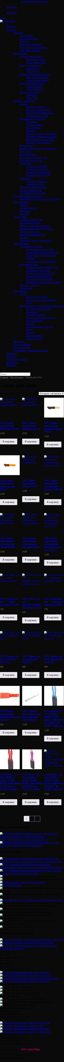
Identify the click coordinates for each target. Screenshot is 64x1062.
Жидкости (18, 341)
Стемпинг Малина (36, 181)
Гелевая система (29, 264)
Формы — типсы (29, 285)
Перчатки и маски (30, 222)
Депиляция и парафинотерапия (30, 350)
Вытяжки (25, 210)
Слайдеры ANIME (36, 166)
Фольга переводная (30, 190)
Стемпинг (25, 178)
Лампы (24, 205)
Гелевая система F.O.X (39, 276)
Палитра (24, 237)
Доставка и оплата (17, 359)
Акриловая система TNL (40, 249)
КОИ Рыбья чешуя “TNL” (40, 139)
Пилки (30, 332)
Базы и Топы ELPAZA (32, 83)
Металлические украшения (41, 133)
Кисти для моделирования (41, 300)
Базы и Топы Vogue (30, 56)
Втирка (24, 104)
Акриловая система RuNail (41, 261)
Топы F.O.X (33, 71)
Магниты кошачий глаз (33, 234)
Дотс (29, 303)
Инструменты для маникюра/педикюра (42, 306)
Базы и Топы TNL (30, 92)
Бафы (29, 329)
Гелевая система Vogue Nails (42, 267)
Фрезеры (25, 213)
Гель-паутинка (28, 154)
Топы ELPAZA (34, 89)
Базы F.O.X (32, 68)
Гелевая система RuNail (39, 279)
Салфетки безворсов (31, 219)
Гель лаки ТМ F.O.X (31, 44)
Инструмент (20, 291)
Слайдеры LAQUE (36, 169)
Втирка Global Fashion (38, 110)
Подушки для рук (29, 231)
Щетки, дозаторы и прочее (35, 225)
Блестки (30, 130)
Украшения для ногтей (32, 118)
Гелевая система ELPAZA (40, 273)
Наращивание (21, 243)
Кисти (23, 294)
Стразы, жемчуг (35, 124)
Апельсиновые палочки (39, 326)
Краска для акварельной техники (38, 148)
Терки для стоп (34, 338)
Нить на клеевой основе (33, 187)
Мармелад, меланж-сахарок (41, 136)
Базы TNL (32, 95)
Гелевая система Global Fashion (43, 282)
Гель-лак (18, 32)
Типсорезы (26, 288)
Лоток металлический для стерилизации (40, 319)
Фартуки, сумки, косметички (36, 240)
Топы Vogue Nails (36, 62)
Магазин (11, 29)
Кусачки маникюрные (38, 308)
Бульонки (31, 121)
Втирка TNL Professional (39, 113)
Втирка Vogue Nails (37, 115)
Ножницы (32, 311)
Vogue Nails (26, 35)
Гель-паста (26, 151)
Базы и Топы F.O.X (30, 65)
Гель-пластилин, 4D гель (33, 157)
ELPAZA (25, 41)
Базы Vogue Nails (35, 59)
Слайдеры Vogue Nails (38, 172)
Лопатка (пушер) (35, 314)
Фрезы (30, 323)
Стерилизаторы (28, 208)
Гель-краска (26, 145)
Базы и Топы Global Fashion (35, 74)
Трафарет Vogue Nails (38, 175)
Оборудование (21, 202)
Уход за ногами (21, 347)
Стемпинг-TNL (35, 184)
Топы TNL (32, 98)
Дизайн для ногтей (23, 101)
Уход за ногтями (22, 344)
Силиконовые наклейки (33, 193)
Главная (11, 26)
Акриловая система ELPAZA (42, 252)
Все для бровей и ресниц (27, 196)
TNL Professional (29, 38)
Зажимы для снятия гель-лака (36, 228)
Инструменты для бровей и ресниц (39, 199)
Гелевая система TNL (38, 270)
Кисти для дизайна (36, 297)
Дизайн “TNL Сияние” (39, 142)
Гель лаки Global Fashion (33, 47)
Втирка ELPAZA (35, 107)
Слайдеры (25, 163)
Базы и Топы (20, 53)
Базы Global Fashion (37, 77)
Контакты (12, 362)
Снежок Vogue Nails (31, 160)
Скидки (11, 356)
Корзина (11, 365)
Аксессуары (20, 216)
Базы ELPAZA (34, 86)
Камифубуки (33, 127)
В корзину (9, 441)
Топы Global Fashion (37, 80)
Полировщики (34, 335)
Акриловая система (31, 246)
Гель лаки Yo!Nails (30, 50)
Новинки (12, 353)
